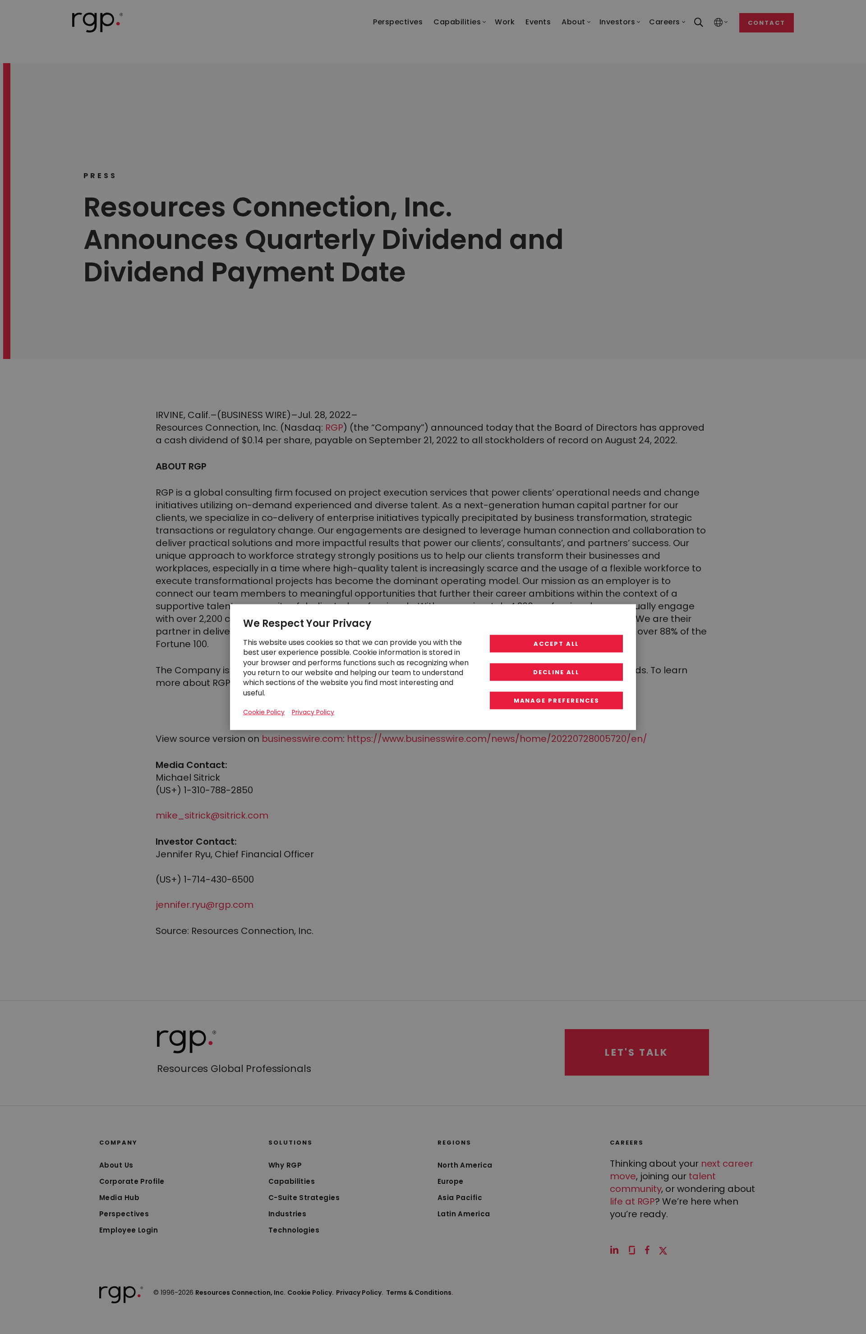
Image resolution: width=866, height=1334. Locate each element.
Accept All (557, 643)
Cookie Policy (264, 712)
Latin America (464, 1214)
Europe (451, 1181)
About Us (116, 1165)
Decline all (556, 672)
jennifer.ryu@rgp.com (204, 904)
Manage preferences (556, 700)
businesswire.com (302, 738)
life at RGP (632, 1201)
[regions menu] (718, 23)
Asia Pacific (460, 1197)
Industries (287, 1214)
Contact (766, 22)
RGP (334, 427)
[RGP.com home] (97, 22)
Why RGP (285, 1165)
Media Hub (119, 1197)
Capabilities (291, 1181)
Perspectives (124, 1214)
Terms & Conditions (419, 1292)
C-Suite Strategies (304, 1197)
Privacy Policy (359, 1292)
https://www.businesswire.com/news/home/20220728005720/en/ (497, 738)
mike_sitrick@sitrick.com (212, 815)
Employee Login (128, 1230)
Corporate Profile (132, 1181)
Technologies (293, 1230)
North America (465, 1165)
